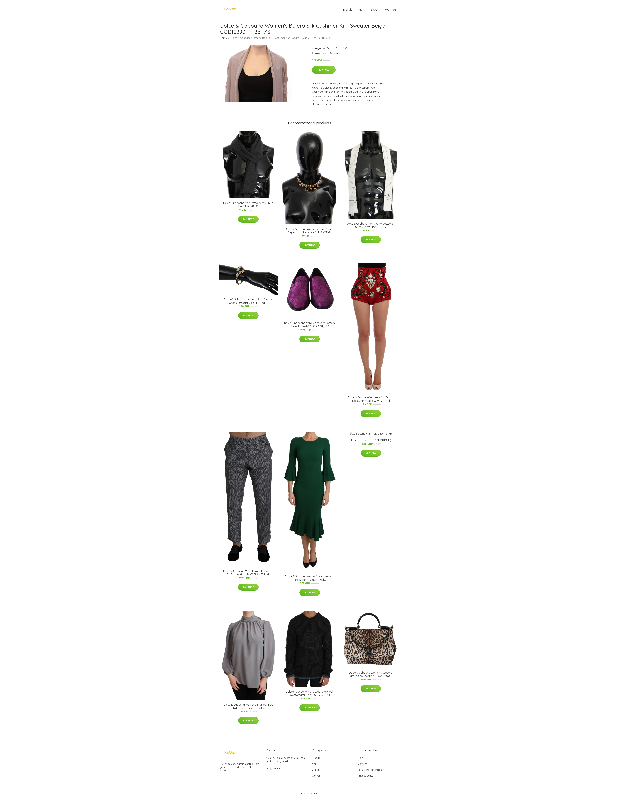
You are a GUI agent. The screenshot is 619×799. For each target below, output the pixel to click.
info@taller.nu (273, 768)
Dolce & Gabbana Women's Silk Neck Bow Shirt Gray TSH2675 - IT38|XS (248, 706)
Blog (360, 757)
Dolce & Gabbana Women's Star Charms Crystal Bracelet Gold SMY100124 (248, 301)
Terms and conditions (370, 769)
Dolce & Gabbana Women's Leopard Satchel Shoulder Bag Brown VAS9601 (371, 674)
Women (390, 9)
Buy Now (324, 69)
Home (223, 37)
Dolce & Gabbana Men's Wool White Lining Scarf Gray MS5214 (248, 204)
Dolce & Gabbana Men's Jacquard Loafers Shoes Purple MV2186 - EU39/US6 (309, 324)
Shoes (375, 9)
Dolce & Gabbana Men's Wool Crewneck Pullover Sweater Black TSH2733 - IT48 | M (309, 693)
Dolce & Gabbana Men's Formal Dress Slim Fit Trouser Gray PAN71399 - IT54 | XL (248, 572)
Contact (362, 763)
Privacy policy (365, 775)
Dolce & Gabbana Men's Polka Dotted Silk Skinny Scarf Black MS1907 (370, 225)
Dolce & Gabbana (346, 48)
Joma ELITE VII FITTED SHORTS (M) (370, 440)
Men (361, 9)
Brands (347, 9)
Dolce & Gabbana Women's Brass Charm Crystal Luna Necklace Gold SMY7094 (309, 230)
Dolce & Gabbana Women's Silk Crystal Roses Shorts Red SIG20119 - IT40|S (371, 399)
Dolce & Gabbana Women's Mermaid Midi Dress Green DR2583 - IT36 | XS (309, 578)
